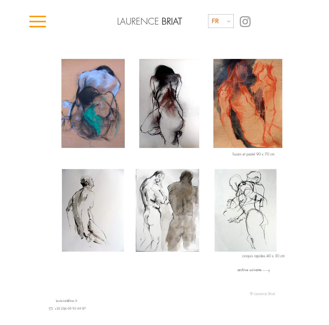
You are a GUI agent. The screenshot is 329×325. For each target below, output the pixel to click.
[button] (37, 21)
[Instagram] (245, 21)
